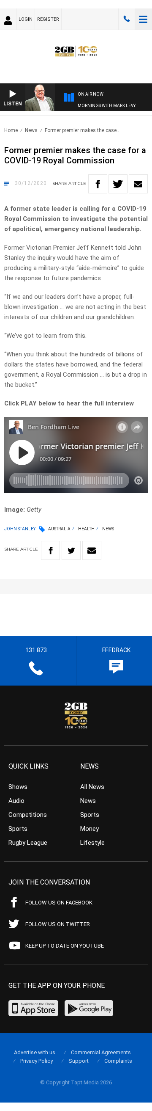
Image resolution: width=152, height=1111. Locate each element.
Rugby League (27, 842)
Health (86, 529)
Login (26, 19)
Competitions (27, 815)
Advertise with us (34, 1052)
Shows (17, 787)
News (31, 130)
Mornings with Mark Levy (107, 105)
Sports (17, 829)
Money (89, 829)
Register (48, 19)
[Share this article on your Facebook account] (97, 183)
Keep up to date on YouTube (64, 946)
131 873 (127, 19)
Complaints (118, 1061)
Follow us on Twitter (57, 924)
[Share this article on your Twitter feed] (118, 183)
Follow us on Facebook (58, 902)
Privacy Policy (36, 1061)
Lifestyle (92, 842)
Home (11, 130)
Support (78, 1061)
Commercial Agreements (101, 1052)
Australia (59, 529)
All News (92, 787)
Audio (16, 801)
